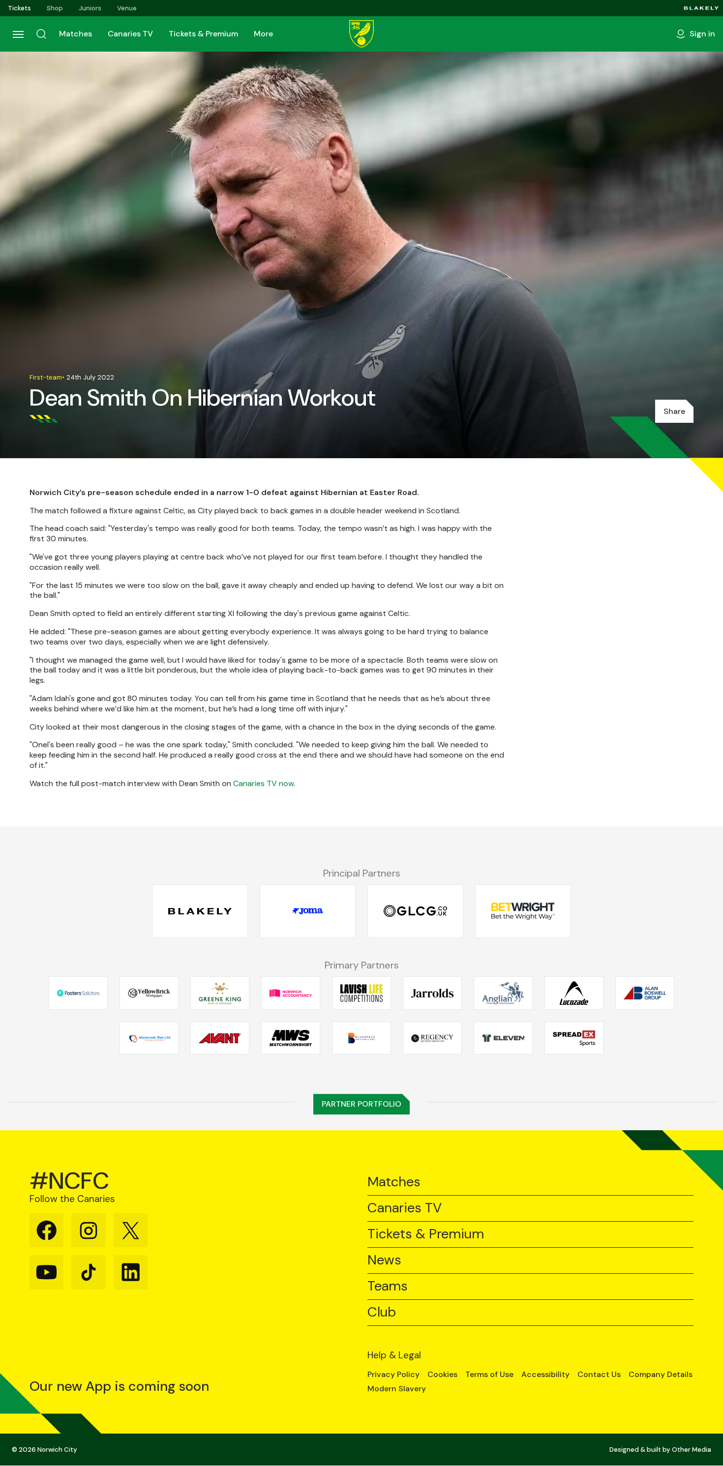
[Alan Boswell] (645, 993)
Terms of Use (489, 1374)
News (384, 1260)
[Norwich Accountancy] (291, 993)
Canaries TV (130, 34)
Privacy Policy (393, 1374)
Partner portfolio (361, 1104)
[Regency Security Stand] (432, 1038)
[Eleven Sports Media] (503, 1038)
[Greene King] (220, 993)
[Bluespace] (361, 1038)
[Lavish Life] (361, 993)
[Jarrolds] (432, 993)
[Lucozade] (574, 993)
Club (381, 1312)
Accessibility (545, 1374)
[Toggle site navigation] (17, 34)
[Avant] (220, 1038)
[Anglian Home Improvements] (503, 993)
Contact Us (599, 1374)
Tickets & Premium (203, 34)
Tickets (19, 8)
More (263, 34)
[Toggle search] (41, 34)
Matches (75, 34)
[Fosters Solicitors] (78, 993)
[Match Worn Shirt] (291, 1038)
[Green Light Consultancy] (415, 911)
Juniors (90, 8)
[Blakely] (701, 8)
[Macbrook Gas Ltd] (149, 1038)
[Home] (361, 34)
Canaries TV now (263, 783)
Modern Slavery (396, 1389)
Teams (387, 1286)
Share (674, 411)
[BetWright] (523, 911)
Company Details (661, 1374)
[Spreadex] (574, 1038)
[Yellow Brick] (149, 993)
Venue (127, 8)
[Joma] (307, 911)
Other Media (691, 1449)
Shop (55, 8)
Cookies (442, 1374)
